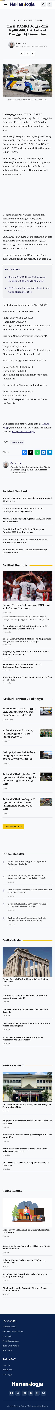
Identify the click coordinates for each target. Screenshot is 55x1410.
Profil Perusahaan (11, 1341)
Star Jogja (8, 1375)
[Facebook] (11, 1393)
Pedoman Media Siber (13, 1331)
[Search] (43, 4)
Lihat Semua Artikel (13, 826)
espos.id (6, 1365)
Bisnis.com (8, 1370)
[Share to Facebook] (24, 452)
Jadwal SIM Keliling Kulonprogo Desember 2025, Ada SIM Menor (27, 279)
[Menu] (5, 4)
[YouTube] (30, 1393)
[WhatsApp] (43, 1393)
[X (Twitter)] (17, 1393)
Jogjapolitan (27, 20)
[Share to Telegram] (49, 452)
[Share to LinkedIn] (43, 452)
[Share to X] (30, 452)
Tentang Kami (9, 1327)
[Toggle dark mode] (49, 4)
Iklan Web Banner (11, 1346)
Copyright (7, 1336)
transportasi (17, 442)
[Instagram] (24, 1393)
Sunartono (21, 43)
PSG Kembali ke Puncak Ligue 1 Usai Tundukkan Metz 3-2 (29, 290)
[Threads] (37, 1393)
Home (16, 20)
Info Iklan (7, 1351)
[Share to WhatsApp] (37, 452)
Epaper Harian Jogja (23, 431)
